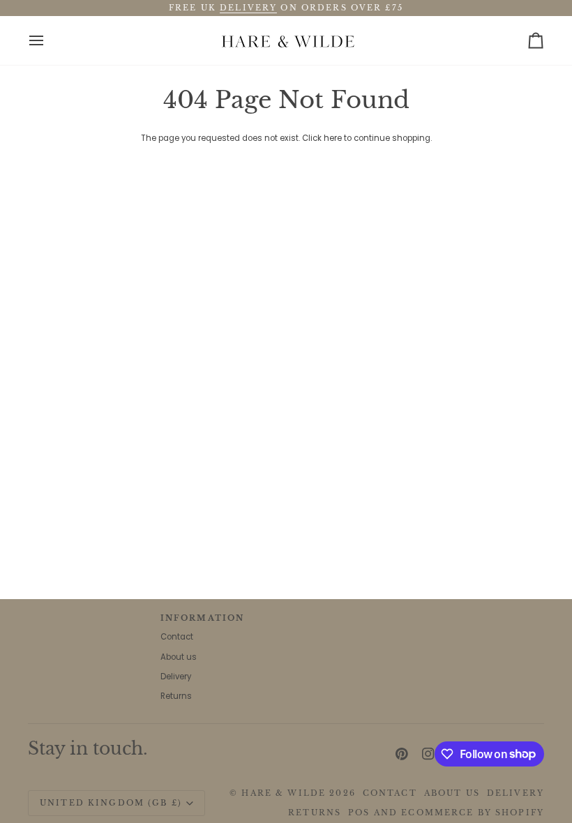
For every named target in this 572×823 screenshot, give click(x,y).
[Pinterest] (402, 754)
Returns (176, 696)
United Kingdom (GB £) (111, 803)
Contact (176, 636)
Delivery (175, 676)
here (333, 138)
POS (359, 812)
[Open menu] (49, 40)
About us (178, 657)
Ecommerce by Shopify (472, 812)
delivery (248, 8)
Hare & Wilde (283, 793)
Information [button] (202, 618)
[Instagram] (428, 754)
